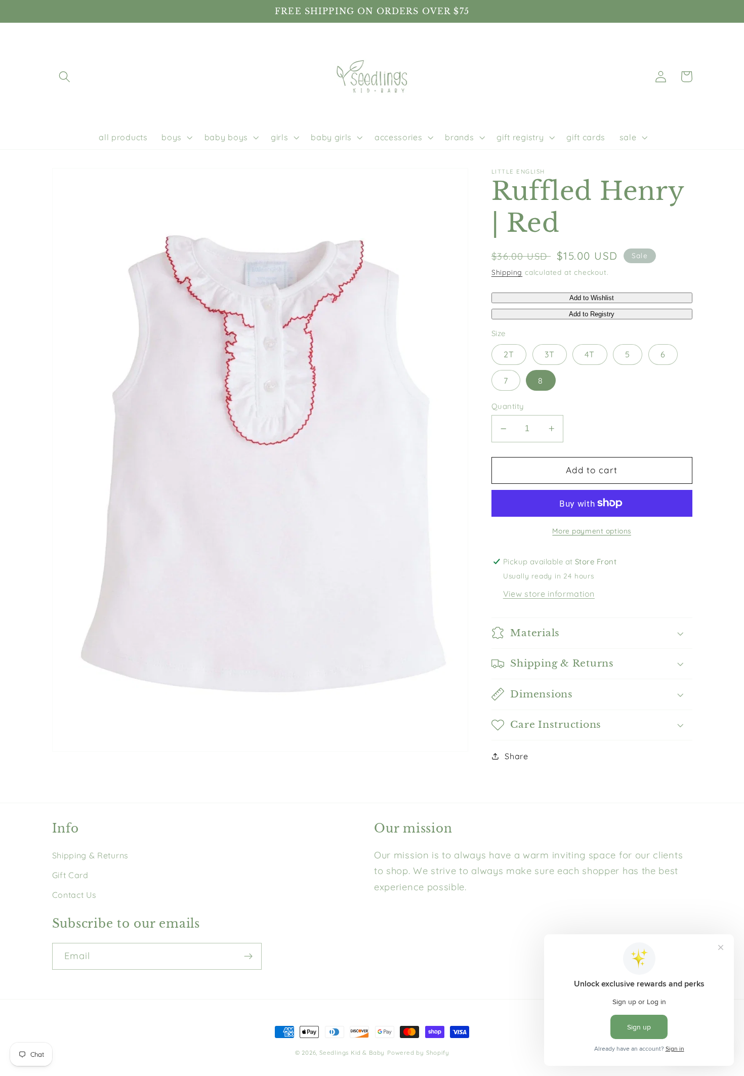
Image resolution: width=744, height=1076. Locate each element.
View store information (549, 593)
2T (509, 354)
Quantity (507, 405)
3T (550, 354)
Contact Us (74, 895)
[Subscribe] (248, 956)
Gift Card (70, 875)
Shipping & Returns (90, 855)
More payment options (591, 530)
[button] (65, 77)
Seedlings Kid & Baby (352, 1052)
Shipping (506, 272)
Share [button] (516, 756)
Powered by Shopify (418, 1052)
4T (590, 354)
